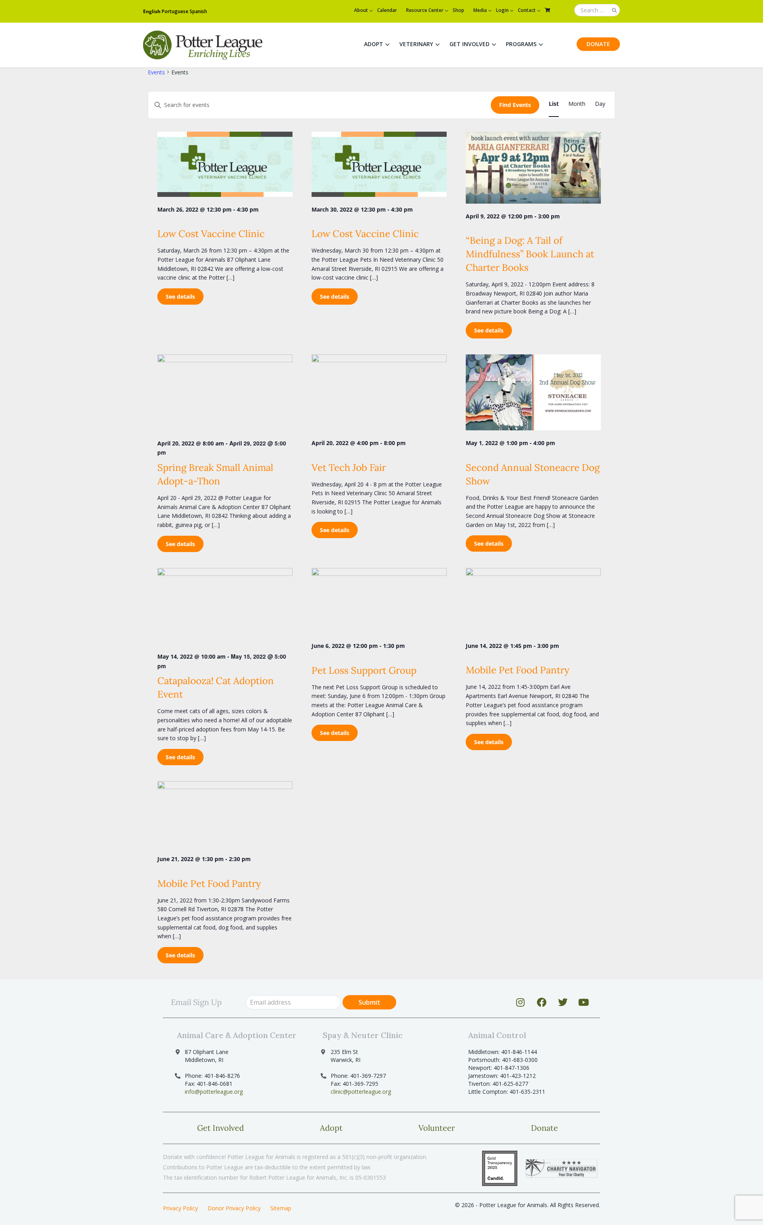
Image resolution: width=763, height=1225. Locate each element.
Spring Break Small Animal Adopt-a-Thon (215, 474)
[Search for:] (597, 10)
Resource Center (424, 10)
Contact (527, 10)
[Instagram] (520, 1002)
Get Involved (469, 44)
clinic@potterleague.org (361, 1091)
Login (502, 10)
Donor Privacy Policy (234, 1208)
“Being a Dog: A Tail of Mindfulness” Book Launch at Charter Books (530, 254)
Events (156, 72)
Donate (598, 44)
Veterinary (416, 44)
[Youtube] (583, 1002)
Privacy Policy (180, 1208)
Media (480, 10)
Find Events (515, 105)
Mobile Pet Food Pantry (517, 670)
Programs (521, 44)
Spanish (198, 11)
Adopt (373, 44)
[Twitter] (562, 1002)
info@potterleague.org (214, 1091)
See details (180, 296)
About (361, 10)
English (152, 11)
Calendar (387, 10)
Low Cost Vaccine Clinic (211, 234)
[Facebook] (541, 1002)
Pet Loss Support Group (364, 670)
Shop (458, 10)
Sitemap (280, 1208)
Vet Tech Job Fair (349, 467)
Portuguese (175, 11)
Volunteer (436, 1128)
